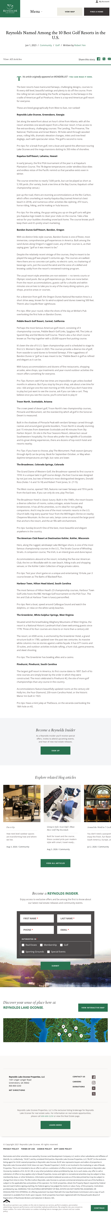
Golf (57, 45)
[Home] (10, 9)
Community (46, 45)
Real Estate (31, 944)
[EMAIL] (109, 59)
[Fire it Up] (21, 803)
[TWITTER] (104, 59)
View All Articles (12, 59)
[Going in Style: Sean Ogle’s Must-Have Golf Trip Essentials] (62, 803)
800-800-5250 (47, 1116)
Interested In (29, 939)
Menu (35, 11)
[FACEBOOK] (98, 59)
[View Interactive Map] (55, 1030)
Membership (50, 944)
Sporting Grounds (34, 951)
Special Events (58, 951)
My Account (104, 1)
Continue (99, 1208)
